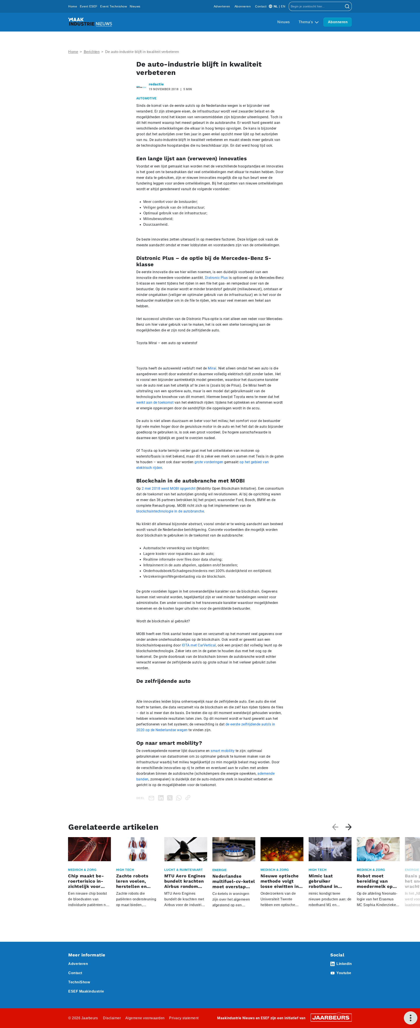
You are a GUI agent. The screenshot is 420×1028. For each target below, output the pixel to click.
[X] (170, 797)
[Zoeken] (347, 6)
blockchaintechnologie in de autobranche (170, 511)
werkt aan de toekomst (155, 402)
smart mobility (222, 751)
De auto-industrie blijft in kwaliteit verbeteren (142, 52)
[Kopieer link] (188, 797)
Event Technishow (113, 6)
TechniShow (79, 982)
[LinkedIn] (161, 797)
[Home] (90, 22)
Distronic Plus (216, 278)
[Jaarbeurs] (331, 1017)
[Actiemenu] (410, 1017)
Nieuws (135, 6)
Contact (261, 6)
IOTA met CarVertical (199, 645)
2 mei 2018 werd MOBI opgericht (168, 488)
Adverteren (222, 6)
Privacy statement (184, 1018)
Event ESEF (89, 6)
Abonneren (242, 6)
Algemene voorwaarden (145, 1018)
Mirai (212, 368)
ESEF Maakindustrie (86, 991)
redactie (156, 84)
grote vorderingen (208, 462)
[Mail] (152, 798)
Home (72, 6)
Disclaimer (112, 1018)
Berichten (92, 52)
